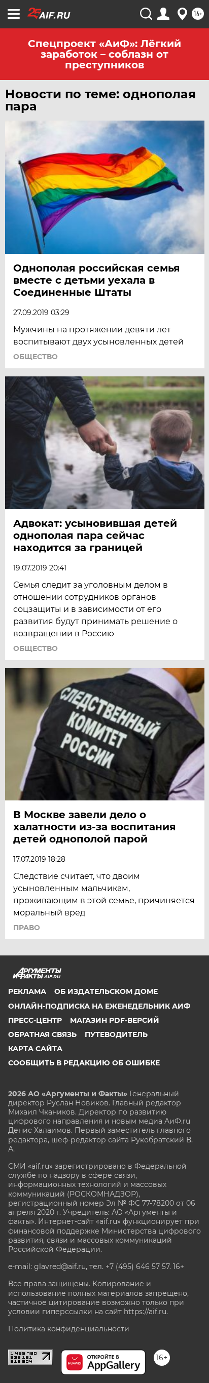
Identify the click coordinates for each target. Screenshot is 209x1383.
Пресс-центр (35, 1020)
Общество (35, 356)
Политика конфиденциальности (68, 1328)
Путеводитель (116, 1034)
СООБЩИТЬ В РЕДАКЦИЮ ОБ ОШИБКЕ (84, 1062)
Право (26, 927)
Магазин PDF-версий (114, 1020)
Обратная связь (42, 1034)
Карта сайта (35, 1048)
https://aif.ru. (146, 1311)
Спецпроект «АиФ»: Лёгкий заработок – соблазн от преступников (104, 54)
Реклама (27, 991)
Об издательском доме (106, 991)
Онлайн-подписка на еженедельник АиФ (99, 1006)
